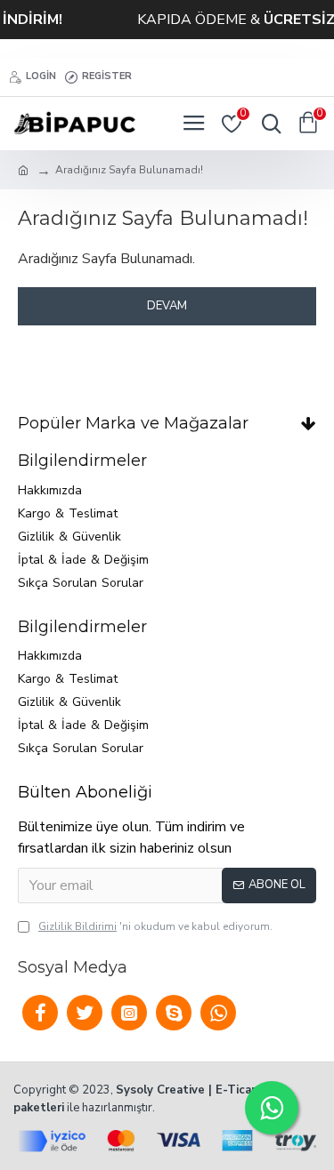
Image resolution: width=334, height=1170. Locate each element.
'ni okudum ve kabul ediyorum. (155, 926)
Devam (167, 306)
